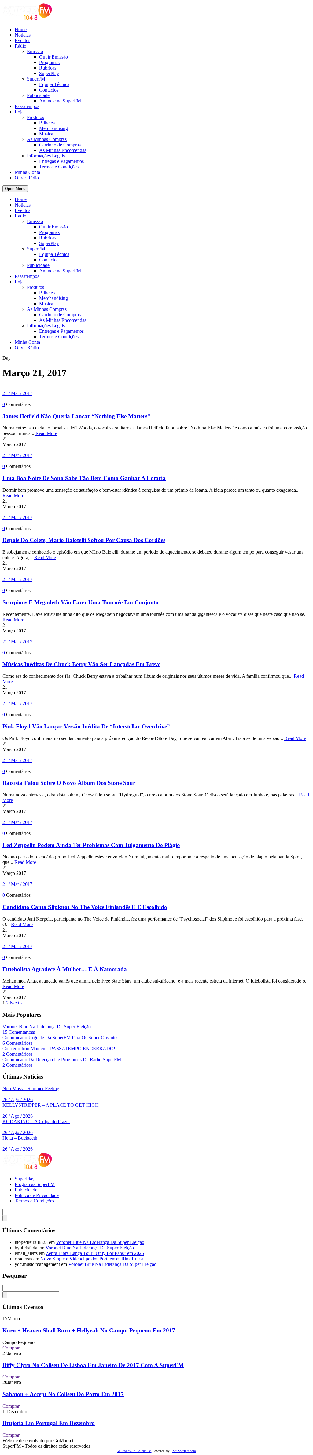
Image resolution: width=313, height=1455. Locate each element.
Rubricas (47, 67)
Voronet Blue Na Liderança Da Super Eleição (46, 1026)
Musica (46, 133)
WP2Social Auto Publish (134, 1451)
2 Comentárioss (17, 1054)
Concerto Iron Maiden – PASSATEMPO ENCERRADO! (58, 1048)
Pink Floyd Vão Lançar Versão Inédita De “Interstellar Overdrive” (86, 726)
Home (21, 29)
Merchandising (53, 128)
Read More (46, 433)
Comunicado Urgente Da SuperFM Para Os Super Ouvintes (60, 1037)
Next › (16, 1002)
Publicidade (38, 95)
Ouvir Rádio (27, 177)
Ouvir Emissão (53, 56)
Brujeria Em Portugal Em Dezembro (48, 1423)
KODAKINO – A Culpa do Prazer (36, 1121)
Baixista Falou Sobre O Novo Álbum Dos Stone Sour (68, 783)
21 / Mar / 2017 (17, 393)
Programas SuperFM (35, 1184)
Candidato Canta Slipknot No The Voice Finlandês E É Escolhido (84, 907)
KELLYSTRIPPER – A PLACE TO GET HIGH (50, 1105)
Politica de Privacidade (37, 1195)
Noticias (23, 35)
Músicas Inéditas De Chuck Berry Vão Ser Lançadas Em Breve (81, 664)
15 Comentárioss (18, 1032)
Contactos (48, 89)
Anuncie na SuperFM (60, 100)
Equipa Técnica (54, 84)
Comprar (11, 1347)
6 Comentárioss (17, 1043)
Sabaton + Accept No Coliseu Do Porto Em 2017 (63, 1394)
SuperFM (36, 78)
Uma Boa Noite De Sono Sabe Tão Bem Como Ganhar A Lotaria (84, 478)
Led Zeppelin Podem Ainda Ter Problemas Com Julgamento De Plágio (91, 845)
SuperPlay (49, 73)
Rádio (20, 45)
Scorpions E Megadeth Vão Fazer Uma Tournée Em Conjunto (80, 602)
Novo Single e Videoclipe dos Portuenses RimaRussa (91, 1258)
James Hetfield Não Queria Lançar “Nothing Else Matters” (76, 416)
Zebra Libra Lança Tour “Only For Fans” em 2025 (95, 1253)
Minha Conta (27, 172)
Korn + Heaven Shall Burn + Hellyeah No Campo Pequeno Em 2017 (88, 1330)
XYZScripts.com (184, 1451)
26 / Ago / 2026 (17, 1099)
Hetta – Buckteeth (19, 1138)
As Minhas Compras (47, 139)
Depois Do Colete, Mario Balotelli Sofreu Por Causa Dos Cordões (83, 540)
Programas (49, 62)
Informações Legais (46, 155)
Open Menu (15, 188)
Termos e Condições (59, 166)
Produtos (35, 117)
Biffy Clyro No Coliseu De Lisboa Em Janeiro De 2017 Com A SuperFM (93, 1365)
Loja (19, 111)
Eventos (22, 40)
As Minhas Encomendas (62, 150)
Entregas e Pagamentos (61, 161)
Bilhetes (47, 122)
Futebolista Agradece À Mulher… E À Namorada (64, 969)
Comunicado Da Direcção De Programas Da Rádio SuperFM (61, 1059)
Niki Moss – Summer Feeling (30, 1088)
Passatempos (27, 106)
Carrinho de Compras (60, 144)
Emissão (35, 51)
